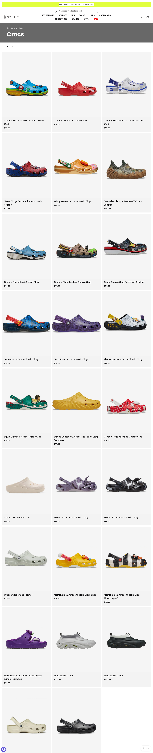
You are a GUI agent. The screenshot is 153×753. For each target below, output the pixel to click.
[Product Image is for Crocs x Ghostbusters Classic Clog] (76, 246)
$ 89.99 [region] (57, 286)
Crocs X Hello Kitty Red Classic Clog (123, 436)
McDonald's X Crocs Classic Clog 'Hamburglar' (122, 596)
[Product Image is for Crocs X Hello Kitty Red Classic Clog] (126, 401)
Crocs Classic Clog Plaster (18, 594)
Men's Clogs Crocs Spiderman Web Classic (23, 203)
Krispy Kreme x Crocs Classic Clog (72, 201)
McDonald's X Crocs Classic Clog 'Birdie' (75, 594)
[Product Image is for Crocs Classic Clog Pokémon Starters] (126, 246)
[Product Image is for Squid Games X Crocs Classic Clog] (26, 401)
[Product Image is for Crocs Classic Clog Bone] (26, 720)
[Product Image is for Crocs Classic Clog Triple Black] (76, 720)
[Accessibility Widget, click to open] (3, 749)
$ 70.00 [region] (57, 124)
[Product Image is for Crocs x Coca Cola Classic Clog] (76, 84)
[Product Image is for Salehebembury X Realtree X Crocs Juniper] (126, 165)
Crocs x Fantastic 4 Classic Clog (21, 282)
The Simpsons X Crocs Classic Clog (123, 359)
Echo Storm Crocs (63, 675)
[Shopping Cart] (147, 17)
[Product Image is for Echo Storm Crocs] (76, 639)
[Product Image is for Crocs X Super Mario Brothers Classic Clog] (26, 84)
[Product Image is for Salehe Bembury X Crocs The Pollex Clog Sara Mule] (76, 401)
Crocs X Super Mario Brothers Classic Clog (24, 122)
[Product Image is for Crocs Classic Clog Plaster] (26, 559)
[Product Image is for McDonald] (76, 559)
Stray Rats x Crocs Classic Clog (71, 359)
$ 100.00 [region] (57, 679)
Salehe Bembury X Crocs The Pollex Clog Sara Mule (76, 438)
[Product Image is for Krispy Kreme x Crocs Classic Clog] (76, 165)
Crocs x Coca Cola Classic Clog (71, 120)
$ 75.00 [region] (57, 444)
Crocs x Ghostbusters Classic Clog (72, 282)
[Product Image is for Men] (26, 165)
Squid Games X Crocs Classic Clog (22, 436)
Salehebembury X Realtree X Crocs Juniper (123, 203)
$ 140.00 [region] (107, 208)
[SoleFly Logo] (11, 17)
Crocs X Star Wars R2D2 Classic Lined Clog (124, 122)
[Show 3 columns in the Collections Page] (7, 46)
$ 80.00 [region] (107, 128)
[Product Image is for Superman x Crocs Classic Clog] (26, 323)
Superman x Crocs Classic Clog (21, 359)
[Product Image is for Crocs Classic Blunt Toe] (26, 481)
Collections (11, 28)
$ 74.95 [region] (7, 208)
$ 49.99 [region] (7, 598)
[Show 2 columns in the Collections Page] (3, 46)
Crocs (21, 28)
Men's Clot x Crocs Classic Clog (71, 517)
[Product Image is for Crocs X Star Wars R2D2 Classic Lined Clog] (126, 84)
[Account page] (142, 17)
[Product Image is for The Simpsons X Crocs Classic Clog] (126, 323)
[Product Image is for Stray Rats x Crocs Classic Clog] (76, 323)
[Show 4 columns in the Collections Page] (12, 46)
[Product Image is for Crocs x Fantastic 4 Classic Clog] (26, 246)
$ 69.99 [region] (7, 128)
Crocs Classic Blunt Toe (16, 517)
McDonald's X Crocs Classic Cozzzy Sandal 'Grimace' (23, 677)
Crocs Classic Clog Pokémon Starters (124, 282)
